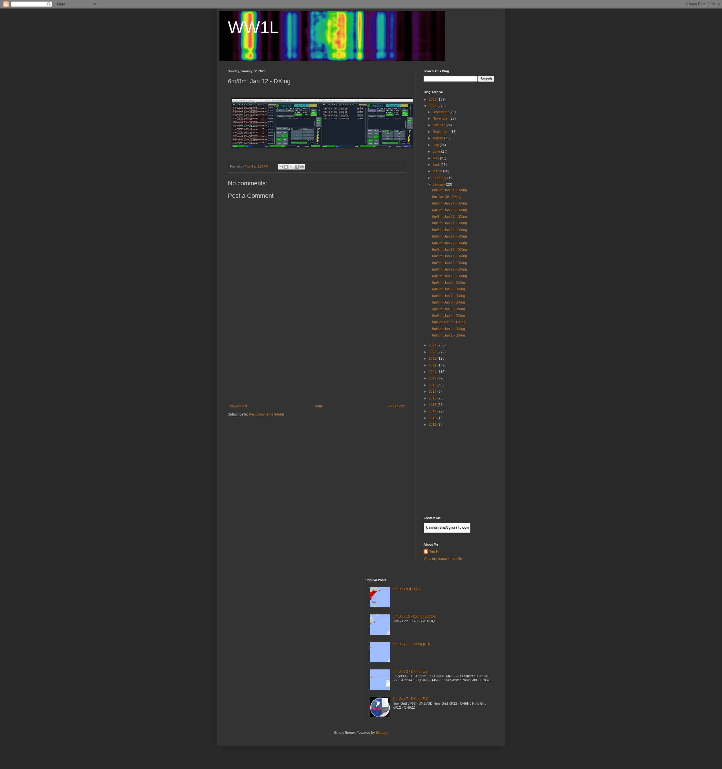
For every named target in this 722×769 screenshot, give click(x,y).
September (441, 132)
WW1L (253, 27)
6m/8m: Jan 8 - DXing (448, 289)
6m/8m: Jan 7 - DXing (448, 296)
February (440, 178)
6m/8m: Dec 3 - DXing (449, 322)
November (441, 118)
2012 (433, 425)
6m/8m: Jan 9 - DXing (448, 283)
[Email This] (280, 167)
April (437, 165)
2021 (433, 365)
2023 (433, 352)
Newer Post (238, 406)
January (439, 184)
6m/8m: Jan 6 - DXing (448, 302)
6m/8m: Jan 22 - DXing (449, 217)
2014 (433, 411)
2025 (433, 106)
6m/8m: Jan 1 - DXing (448, 335)
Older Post (397, 406)
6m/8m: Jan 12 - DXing (449, 269)
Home (318, 406)
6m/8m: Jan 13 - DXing (449, 263)
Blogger (382, 733)
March (438, 171)
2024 (433, 345)
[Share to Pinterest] (302, 167)
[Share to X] (291, 167)
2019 (433, 378)
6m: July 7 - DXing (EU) (410, 699)
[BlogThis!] (286, 167)
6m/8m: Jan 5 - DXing (448, 309)
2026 (433, 100)
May (436, 158)
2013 (433, 418)
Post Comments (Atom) (266, 414)
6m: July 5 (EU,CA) (407, 589)
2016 (433, 398)
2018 (433, 385)
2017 (433, 392)
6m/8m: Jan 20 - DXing (449, 230)
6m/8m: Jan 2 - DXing (448, 329)
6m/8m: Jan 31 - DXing (449, 190)
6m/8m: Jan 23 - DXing (449, 210)
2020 (433, 372)
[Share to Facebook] (297, 167)
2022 (433, 359)
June (437, 151)
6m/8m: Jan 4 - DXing (448, 316)
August (438, 138)
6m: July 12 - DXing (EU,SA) (414, 616)
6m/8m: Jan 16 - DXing (449, 250)
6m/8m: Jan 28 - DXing (449, 203)
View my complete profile (443, 559)
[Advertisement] (317, 362)
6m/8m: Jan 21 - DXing (449, 223)
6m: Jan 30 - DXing (446, 197)
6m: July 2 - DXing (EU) (410, 671)
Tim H (434, 551)
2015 (433, 405)
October (439, 125)
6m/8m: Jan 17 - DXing (449, 243)
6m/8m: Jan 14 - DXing (449, 256)
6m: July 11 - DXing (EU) (411, 644)
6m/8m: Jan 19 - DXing (449, 236)
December (441, 112)
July (436, 145)
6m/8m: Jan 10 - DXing (449, 276)
